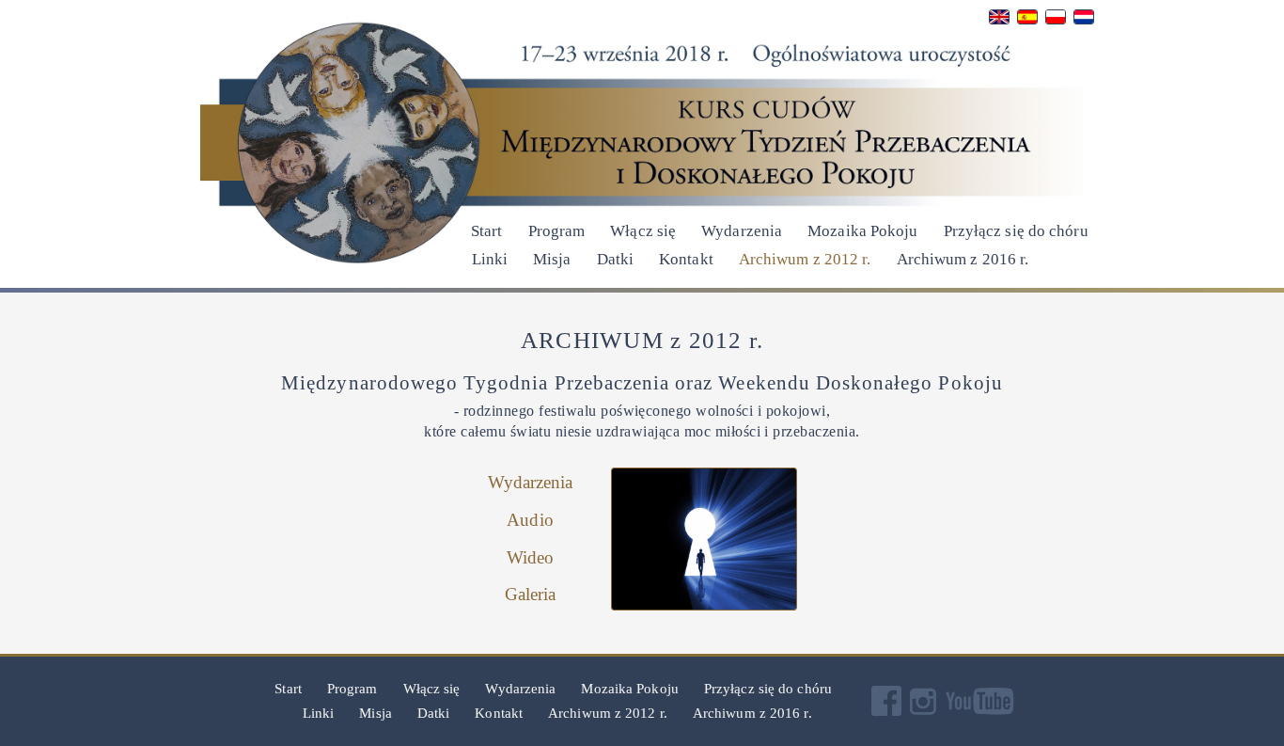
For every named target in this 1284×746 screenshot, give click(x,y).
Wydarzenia (741, 231)
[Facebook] (889, 712)
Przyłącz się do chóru (1020, 231)
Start (487, 231)
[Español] (1027, 21)
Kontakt (686, 259)
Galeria (530, 594)
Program (557, 231)
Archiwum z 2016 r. (963, 259)
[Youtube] (983, 712)
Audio (530, 520)
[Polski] (1055, 21)
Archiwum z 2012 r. (805, 259)
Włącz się (643, 231)
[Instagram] (926, 712)
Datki (615, 259)
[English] (999, 21)
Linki (490, 259)
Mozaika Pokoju (862, 231)
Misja (552, 259)
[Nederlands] (1084, 21)
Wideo (531, 557)
